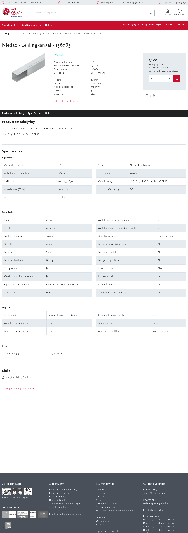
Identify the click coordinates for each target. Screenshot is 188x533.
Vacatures (101, 524)
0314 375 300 (149, 500)
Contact (180, 25)
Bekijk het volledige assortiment (65, 514)
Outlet (48, 25)
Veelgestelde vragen (151, 25)
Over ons (169, 25)
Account (100, 500)
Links (48, 113)
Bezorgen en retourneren (109, 504)
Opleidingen (102, 521)
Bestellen (101, 493)
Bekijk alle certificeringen (15, 498)
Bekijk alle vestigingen (154, 510)
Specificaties (35, 113)
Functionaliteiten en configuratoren (114, 511)
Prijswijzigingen (131, 25)
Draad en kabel (57, 500)
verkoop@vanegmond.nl (156, 503)
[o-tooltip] (161, 79)
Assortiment (8, 25)
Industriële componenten (62, 493)
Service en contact (105, 507)
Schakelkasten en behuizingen (65, 504)
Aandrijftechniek (57, 507)
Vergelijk (150, 95)
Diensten (100, 517)
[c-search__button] (151, 13)
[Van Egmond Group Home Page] (12, 12)
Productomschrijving (13, 113)
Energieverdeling (57, 496)
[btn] (176, 78)
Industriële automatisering (63, 489)
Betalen (100, 496)
